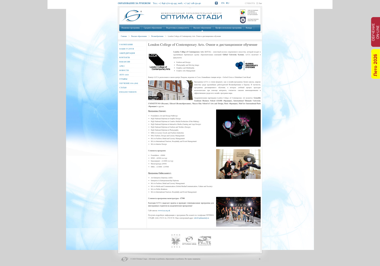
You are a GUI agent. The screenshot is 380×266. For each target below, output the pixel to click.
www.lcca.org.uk (164, 210)
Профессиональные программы (228, 27)
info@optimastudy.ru (201, 218)
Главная (124, 36)
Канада (249, 27)
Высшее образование (202, 27)
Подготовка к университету (177, 27)
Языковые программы (130, 27)
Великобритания (157, 36)
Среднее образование (153, 27)
